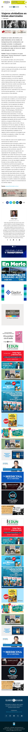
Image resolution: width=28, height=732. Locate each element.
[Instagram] (11, 240)
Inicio (2, 10)
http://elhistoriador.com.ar (14, 220)
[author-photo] (14, 216)
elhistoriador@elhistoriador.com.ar (14, 712)
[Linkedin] (17, 202)
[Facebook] (7, 202)
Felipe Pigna (5, 18)
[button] (2, 7)
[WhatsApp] (14, 202)
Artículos (7, 10)
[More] (23, 202)
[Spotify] (14, 240)
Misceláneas (12, 10)
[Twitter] (10, 202)
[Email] (20, 202)
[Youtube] (20, 240)
